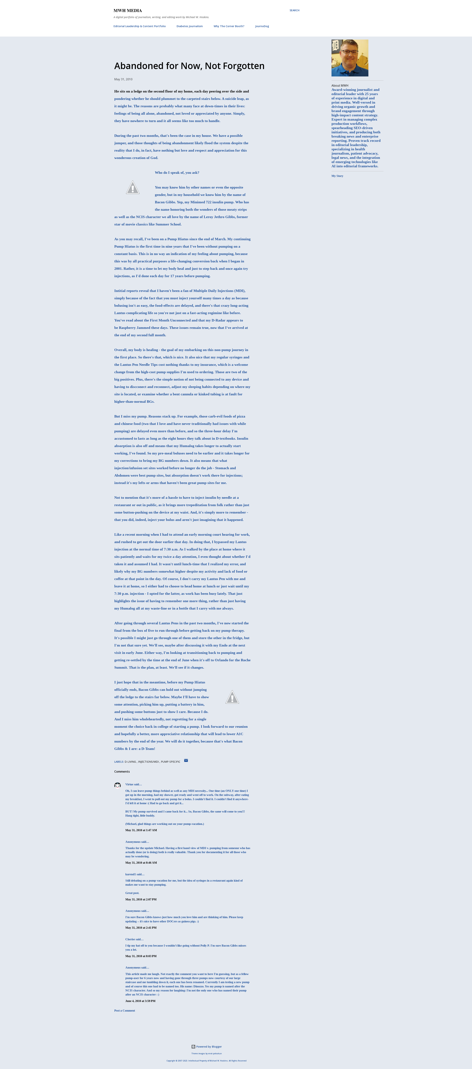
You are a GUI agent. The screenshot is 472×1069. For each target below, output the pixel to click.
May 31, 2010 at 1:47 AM (141, 830)
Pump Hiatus (177, 239)
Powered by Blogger (209, 1046)
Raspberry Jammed (134, 328)
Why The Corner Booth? (229, 26)
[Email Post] (186, 761)
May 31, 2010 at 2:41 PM (141, 927)
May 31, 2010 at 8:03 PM (141, 956)
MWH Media (128, 10)
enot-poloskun (215, 1053)
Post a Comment (124, 1010)
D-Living (131, 761)
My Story (337, 175)
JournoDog (262, 26)
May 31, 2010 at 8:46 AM (141, 862)
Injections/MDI (148, 761)
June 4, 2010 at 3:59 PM (140, 1001)
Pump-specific (170, 761)
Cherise (130, 939)
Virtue (129, 784)
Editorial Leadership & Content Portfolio (140, 26)
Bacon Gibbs (165, 202)
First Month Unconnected (170, 320)
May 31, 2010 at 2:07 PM (141, 899)
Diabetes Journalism (190, 26)
